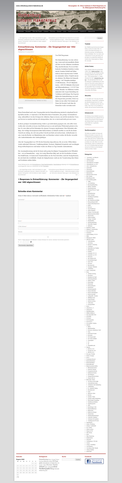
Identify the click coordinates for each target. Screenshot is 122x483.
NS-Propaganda (90, 320)
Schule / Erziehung (90, 424)
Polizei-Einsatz (91, 299)
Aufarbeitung (91, 386)
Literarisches (89, 309)
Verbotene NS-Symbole (93, 419)
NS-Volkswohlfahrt (92, 338)
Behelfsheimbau (91, 328)
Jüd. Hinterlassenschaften (93, 200)
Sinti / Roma (89, 432)
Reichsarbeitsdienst (90, 361)
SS (88, 343)
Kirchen (89, 395)
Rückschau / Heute (90, 379)
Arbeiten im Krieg (92, 273)
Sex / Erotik (89, 427)
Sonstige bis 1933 (92, 350)
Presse (87, 357)
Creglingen (90, 246)
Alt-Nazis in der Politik (93, 381)
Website (20, 231)
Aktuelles (28, 31)
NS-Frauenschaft (92, 337)
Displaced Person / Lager (93, 190)
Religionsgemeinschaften (93, 214)
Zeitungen (90, 225)
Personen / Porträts (90, 354)
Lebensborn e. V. (90, 308)
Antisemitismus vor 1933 (92, 164)
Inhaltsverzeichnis (73, 31)
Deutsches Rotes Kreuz (91, 174)
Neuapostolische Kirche (93, 376)
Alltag (89, 181)
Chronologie (89, 169)
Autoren (59, 31)
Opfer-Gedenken (91, 210)
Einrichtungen (91, 249)
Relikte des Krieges (92, 412)
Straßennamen (89, 437)
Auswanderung (91, 183)
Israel (89, 391)
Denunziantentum (90, 171)
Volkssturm (90, 302)
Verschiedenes (57, 164)
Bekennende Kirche (92, 367)
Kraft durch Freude (92, 333)
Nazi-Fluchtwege (92, 208)
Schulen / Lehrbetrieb (91, 425)
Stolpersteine (91, 414)
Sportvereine (91, 215)
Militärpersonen (91, 297)
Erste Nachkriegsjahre (47, 164)
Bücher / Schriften (92, 186)
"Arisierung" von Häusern (92, 157)
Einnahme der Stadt (92, 277)
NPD (89, 405)
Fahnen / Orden (91, 280)
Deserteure (90, 275)
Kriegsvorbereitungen (93, 292)
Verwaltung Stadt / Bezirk (92, 448)
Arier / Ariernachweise (91, 166)
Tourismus (88, 439)
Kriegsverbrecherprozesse (94, 203)
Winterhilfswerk (91, 345)
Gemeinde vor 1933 (92, 255)
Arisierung (90, 243)
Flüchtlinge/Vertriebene (93, 196)
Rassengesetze (91, 265)
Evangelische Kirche (92, 371)
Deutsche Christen (92, 369)
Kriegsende (90, 284)
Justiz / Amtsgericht (90, 270)
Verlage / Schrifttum (90, 444)
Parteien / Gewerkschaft (93, 212)
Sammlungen (89, 422)
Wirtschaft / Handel (92, 224)
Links (64, 31)
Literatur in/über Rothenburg (94, 398)
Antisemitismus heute (93, 383)
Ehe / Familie (89, 176)
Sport (87, 434)
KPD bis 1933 (91, 349)
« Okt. (17, 477)
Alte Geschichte (90, 161)
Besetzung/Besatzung (92, 184)
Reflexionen (90, 410)
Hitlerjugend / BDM (91, 237)
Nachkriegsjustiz (91, 403)
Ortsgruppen (91, 340)
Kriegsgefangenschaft (93, 202)
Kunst (87, 306)
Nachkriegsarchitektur (93, 402)
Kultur (89, 205)
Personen (90, 263)
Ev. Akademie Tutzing (93, 388)
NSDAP (88, 325)
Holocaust (90, 256)
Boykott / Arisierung (92, 244)
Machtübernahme (90, 311)
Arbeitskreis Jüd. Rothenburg (94, 384)
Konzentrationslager (92, 260)
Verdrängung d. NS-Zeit (91, 441)
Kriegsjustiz (90, 287)
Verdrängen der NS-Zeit (93, 420)
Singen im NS (89, 431)
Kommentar (21, 199)
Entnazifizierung (36, 164)
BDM (89, 326)
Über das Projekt (37, 31)
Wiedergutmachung (92, 222)
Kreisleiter (90, 335)
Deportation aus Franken (93, 248)
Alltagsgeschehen (90, 159)
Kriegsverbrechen (92, 290)
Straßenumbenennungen (93, 415)
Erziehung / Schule (90, 227)
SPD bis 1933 (91, 352)
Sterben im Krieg (92, 301)
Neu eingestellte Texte (91, 314)
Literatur (46, 31)
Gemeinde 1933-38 (92, 253)
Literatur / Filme (91, 396)
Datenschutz (91, 31)
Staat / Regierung (90, 436)
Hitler (87, 236)
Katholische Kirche (92, 373)
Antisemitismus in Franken (92, 162)
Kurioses (90, 207)
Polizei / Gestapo (90, 355)
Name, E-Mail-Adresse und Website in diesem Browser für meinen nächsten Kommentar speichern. (43, 239)
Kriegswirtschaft (91, 294)
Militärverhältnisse (90, 313)
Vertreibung (90, 268)
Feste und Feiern (90, 231)
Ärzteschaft (89, 167)
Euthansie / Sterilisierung (92, 229)
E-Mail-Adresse (22, 226)
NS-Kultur (88, 316)
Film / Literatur (91, 195)
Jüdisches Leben (90, 239)
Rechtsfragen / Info (92, 407)
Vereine (88, 443)
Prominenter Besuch (91, 359)
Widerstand (89, 451)
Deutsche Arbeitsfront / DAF (94, 330)
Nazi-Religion (91, 374)
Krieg (87, 272)
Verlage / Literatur (92, 219)
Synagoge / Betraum (92, 267)
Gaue (89, 331)
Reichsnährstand (90, 364)
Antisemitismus (91, 241)
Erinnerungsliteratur (92, 278)
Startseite (21, 31)
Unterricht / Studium (92, 417)
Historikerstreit (91, 390)
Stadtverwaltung (91, 217)
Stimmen (52, 31)
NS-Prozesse (89, 321)
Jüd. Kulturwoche (92, 258)
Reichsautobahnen (90, 362)
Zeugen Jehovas (91, 378)
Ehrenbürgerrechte (90, 178)
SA (88, 342)
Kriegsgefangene (91, 285)
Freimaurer (88, 232)
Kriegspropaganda (92, 289)
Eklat (89, 191)
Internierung (90, 198)
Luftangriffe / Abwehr (93, 296)
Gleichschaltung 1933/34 (92, 234)
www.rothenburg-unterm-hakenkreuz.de (29, 6)
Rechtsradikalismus (92, 408)
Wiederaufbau (91, 220)
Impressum (83, 31)
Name (20, 221)
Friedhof (90, 251)
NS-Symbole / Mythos (91, 323)
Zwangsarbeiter (91, 304)
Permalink (45, 166)
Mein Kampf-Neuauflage (93, 400)
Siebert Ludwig (89, 429)
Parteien (88, 347)
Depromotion (89, 173)
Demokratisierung (92, 188)
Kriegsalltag (90, 282)
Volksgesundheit (90, 449)
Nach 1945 (90, 261)
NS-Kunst (88, 318)
